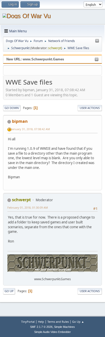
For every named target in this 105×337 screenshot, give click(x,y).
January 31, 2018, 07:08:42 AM (30, 129)
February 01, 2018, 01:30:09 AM (27, 207)
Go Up (9, 291)
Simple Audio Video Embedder (52, 331)
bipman (20, 121)
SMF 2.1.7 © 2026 (41, 326)
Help (41, 321)
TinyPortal (28, 321)
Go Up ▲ (78, 321)
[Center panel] (97, 41)
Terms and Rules (58, 321)
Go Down (12, 108)
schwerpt (54, 48)
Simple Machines (64, 326)
